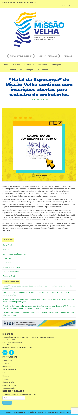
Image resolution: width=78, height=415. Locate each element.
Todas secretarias (8, 388)
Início (6, 65)
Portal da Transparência (21, 56)
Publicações (56, 65)
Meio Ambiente (8, 382)
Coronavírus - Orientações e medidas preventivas (19, 2)
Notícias (64, 6)
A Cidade (5, 363)
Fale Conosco (43, 70)
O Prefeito (7, 263)
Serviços (30, 70)
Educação (5, 379)
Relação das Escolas (11, 272)
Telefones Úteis (9, 276)
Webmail (72, 6)
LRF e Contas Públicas (13, 70)
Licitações (7, 258)
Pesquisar (68, 56)
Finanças (5, 376)
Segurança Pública (9, 385)
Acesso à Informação (48, 56)
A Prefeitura (29, 65)
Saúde (4, 373)
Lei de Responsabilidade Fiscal (15, 254)
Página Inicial (7, 360)
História (6, 249)
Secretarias (43, 65)
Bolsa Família (8, 245)
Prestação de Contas (11, 267)
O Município (16, 65)
